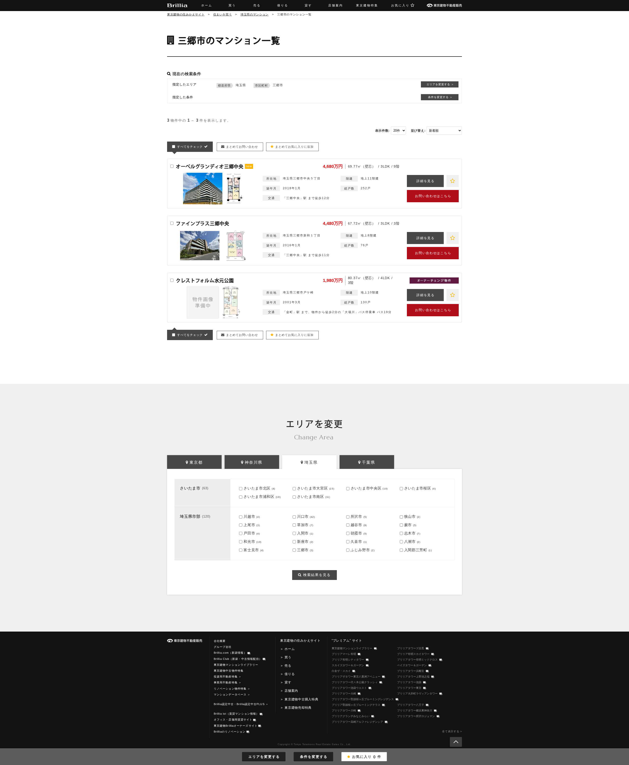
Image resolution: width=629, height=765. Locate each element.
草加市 (303, 525)
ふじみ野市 (360, 550)
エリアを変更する (264, 757)
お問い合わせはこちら (433, 196)
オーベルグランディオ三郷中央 (209, 166)
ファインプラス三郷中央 (202, 223)
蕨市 (408, 525)
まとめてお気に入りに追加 (294, 146)
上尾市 (249, 525)
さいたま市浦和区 (258, 496)
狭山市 (410, 516)
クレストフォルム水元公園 (205, 280)
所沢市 (356, 516)
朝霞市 (356, 533)
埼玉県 (311, 462)
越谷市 (356, 525)
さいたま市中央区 (366, 488)
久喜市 (356, 541)
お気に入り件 (366, 757)
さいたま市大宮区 (312, 488)
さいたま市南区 (310, 496)
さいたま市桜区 (417, 488)
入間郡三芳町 (415, 550)
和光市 (249, 541)
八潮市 (410, 541)
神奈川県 (253, 462)
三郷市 (303, 550)
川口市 (303, 516)
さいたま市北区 (257, 488)
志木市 (410, 533)
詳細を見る (425, 181)
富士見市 (251, 550)
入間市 (303, 533)
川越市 (249, 516)
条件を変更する (314, 757)
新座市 (303, 541)
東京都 (196, 462)
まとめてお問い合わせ (242, 146)
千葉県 (368, 462)
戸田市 (249, 533)
